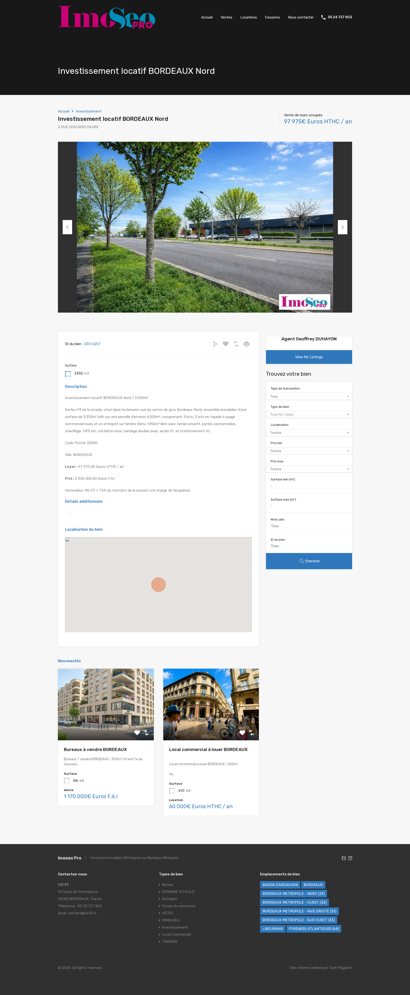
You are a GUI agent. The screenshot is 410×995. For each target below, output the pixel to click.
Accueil (207, 17)
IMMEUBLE (171, 920)
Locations (248, 17)
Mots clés (277, 519)
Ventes (226, 17)
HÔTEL (168, 913)
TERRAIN (169, 941)
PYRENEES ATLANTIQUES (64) (314, 929)
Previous (67, 227)
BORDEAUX (313, 885)
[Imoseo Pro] (106, 26)
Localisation (280, 425)
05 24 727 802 (340, 17)
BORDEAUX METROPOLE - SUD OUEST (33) (298, 920)
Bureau (167, 884)
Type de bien (280, 406)
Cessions (272, 17)
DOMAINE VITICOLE (178, 892)
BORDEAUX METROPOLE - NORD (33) (293, 894)
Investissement (89, 111)
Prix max (277, 461)
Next (342, 227)
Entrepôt (169, 899)
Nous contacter (301, 17)
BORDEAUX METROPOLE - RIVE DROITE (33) (299, 911)
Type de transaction (285, 388)
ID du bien (278, 539)
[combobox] (309, 396)
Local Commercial (176, 934)
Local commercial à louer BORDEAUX (208, 749)
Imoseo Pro (69, 858)
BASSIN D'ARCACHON (280, 885)
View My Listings (309, 357)
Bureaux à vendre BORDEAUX (95, 749)
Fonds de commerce (179, 906)
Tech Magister (340, 968)
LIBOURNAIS (272, 929)
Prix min (276, 443)
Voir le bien (106, 726)
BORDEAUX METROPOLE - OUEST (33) (294, 902)
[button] (158, 584)
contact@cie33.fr (82, 913)
